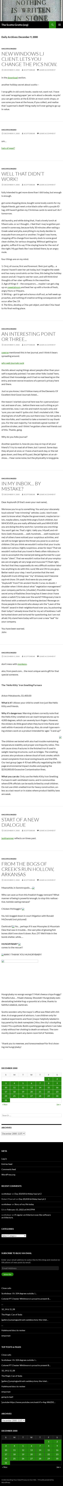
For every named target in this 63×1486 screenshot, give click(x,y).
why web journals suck (12, 363)
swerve (5, 352)
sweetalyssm (14, 287)
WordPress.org (8, 1174)
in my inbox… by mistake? (21, 486)
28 (40, 1096)
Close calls (6, 1288)
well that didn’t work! (22, 176)
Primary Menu (59, 24)
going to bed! (7, 1397)
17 (6, 1091)
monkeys (22, 664)
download (13, 77)
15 (48, 1087)
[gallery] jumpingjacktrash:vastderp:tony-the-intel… (24, 1320)
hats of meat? (8, 148)
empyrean (6, 1335)
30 (57, 1096)
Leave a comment (47, 70)
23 (57, 1091)
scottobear (29, 70)
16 (57, 1087)
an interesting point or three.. (28, 336)
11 (14, 1087)
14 (40, 1087)
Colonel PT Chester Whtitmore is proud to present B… (26, 1298)
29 (48, 1096)
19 (23, 1091)
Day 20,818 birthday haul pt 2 (28, 1193)
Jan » (58, 1104)
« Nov (4, 1104)
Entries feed (6, 1164)
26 (23, 1096)
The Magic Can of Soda (11, 1314)
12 (23, 1087)
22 (48, 1091)
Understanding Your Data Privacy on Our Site (18, 1480)
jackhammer (7, 838)
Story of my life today (24, 1204)
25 (14, 1096)
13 (31, 1087)
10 (6, 1087)
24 (6, 1096)
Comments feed (8, 1169)
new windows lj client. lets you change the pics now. (29, 59)
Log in (4, 1159)
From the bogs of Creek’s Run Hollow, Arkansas (27, 869)
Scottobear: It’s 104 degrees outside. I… (19, 1293)
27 (31, 1096)
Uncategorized (8, 49)
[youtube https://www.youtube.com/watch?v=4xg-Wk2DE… (28, 1402)
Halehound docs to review (13, 1330)
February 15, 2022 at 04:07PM (21, 1209)
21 (40, 1091)
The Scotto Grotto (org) (14, 24)
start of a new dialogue (20, 822)
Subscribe (7, 1274)
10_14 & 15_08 (8, 1309)
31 (6, 1100)
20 (31, 1091)
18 (14, 1091)
